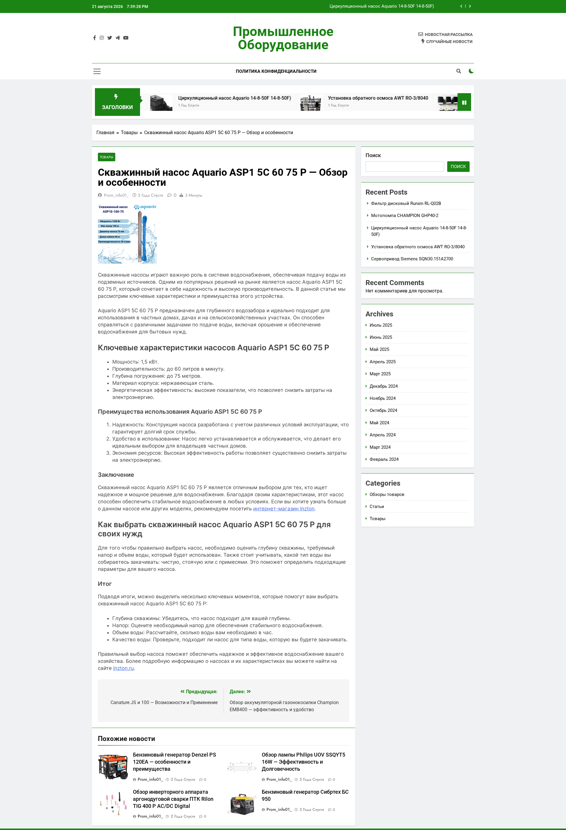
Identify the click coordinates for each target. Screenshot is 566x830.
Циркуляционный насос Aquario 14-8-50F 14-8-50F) (382, 6)
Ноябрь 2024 (383, 398)
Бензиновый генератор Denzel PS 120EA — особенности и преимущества (174, 762)
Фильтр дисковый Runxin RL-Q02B (406, 203)
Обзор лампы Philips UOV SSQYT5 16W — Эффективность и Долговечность (303, 762)
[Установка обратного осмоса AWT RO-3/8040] (288, 106)
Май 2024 (379, 422)
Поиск (373, 155)
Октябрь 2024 (383, 410)
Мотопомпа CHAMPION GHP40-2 (404, 215)
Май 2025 (379, 349)
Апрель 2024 (383, 435)
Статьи (377, 506)
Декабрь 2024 (384, 386)
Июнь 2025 (381, 337)
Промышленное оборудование (283, 38)
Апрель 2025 (383, 361)
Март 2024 (380, 447)
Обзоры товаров (387, 494)
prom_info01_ (116, 195)
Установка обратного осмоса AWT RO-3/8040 (355, 98)
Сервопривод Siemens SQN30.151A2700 (412, 259)
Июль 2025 (381, 325)
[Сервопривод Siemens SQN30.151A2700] (425, 106)
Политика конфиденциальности (276, 71)
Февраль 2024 (384, 459)
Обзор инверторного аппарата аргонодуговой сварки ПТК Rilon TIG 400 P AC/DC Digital (173, 799)
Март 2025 (380, 374)
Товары (106, 157)
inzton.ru (123, 668)
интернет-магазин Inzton (284, 509)
